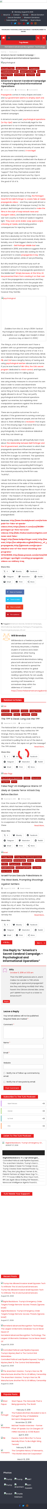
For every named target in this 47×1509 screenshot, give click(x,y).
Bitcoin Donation (37, 15)
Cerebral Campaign (33, 624)
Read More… (39, 746)
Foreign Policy (7, 75)
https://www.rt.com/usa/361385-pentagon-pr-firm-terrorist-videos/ (22, 529)
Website (7, 1063)
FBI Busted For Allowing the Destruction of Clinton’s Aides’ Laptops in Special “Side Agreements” (8, 942)
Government (19, 75)
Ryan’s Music (36, 20)
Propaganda (6, 94)
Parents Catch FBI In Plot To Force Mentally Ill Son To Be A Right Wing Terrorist (26, 1441)
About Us (6, 15)
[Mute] (5, 1172)
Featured (41, 71)
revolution (30, 421)
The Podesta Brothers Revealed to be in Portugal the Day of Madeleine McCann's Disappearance (29, 1416)
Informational (6, 627)
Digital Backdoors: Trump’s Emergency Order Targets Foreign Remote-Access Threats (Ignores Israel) (22, 1314)
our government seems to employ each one (24, 98)
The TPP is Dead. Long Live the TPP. (20, 718)
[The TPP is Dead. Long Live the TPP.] (23, 706)
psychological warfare (15, 363)
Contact (16, 15)
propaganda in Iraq (29, 255)
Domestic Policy (8, 68)
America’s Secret (17, 624)
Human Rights (19, 860)
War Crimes (6, 871)
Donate (25, 15)
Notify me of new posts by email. (21, 1082)
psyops (16, 630)
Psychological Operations (12, 778)
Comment (9, 1024)
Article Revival (21, 68)
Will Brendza (21, 90)
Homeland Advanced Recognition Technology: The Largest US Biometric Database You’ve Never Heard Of (23, 1338)
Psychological (6, 630)
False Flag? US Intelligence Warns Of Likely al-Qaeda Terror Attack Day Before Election (21, 790)
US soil (22, 630)
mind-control (27, 369)
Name (7, 1042)
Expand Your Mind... (28, 71)
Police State (40, 860)
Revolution (36, 778)
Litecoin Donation (14, 17)
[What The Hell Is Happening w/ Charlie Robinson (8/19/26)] (19, 1495)
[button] (38, 37)
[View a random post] (43, 37)
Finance (24, 711)
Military (30, 860)
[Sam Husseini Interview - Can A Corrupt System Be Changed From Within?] (29, 1486)
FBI (2, 360)
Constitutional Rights (10, 71)
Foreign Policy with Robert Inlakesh (28, 857)
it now (30, 150)
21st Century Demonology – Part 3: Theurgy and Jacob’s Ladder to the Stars (41, 943)
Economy (15, 711)
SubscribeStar (11, 20)
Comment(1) (33, 90)
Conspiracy (34, 68)
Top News (30, 75)
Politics (16, 714)
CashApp (24, 20)
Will (38, 75)
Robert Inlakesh (8, 868)
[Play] (5, 1153)
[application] (23, 1152)
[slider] (7, 1177)
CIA (9, 360)
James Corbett (26, 723)
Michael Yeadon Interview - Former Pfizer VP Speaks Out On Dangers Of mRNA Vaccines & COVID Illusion (27, 1428)
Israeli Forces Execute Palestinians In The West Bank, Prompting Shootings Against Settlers (22, 880)
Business (5, 711)
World (4, 78)
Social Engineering (23, 868)
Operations (17, 627)
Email (7, 1052)
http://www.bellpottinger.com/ (22, 539)
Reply (6, 1001)
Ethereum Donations (31, 17)
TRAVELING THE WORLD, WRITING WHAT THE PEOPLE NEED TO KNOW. (23, 30)
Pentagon (27, 627)
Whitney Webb (25, 799)
